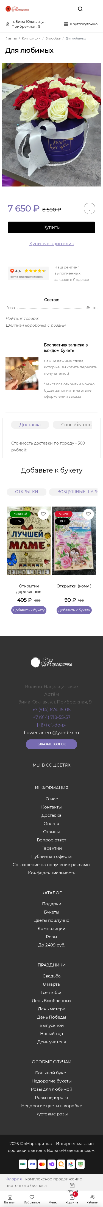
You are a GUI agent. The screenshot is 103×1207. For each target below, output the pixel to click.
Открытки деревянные (28, 589)
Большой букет (51, 1072)
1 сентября (51, 992)
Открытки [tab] (26, 491)
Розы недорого (51, 1097)
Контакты (51, 807)
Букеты (51, 912)
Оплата (51, 823)
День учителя (51, 1041)
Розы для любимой (51, 1089)
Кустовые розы (51, 1113)
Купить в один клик (51, 243)
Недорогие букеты (52, 1081)
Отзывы (51, 831)
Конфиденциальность (51, 872)
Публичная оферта (51, 856)
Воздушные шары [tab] (78, 491)
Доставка (30, 424)
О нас (52, 798)
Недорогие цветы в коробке (51, 1105)
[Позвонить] (93, 8)
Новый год (51, 1033)
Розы (51, 936)
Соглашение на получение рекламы (51, 864)
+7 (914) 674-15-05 (51, 709)
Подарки (51, 903)
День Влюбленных (51, 1000)
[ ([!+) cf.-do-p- (51, 725)
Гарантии (51, 848)
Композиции (51, 928)
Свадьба (52, 976)
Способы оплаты (80, 424)
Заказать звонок (52, 744)
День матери (51, 1008)
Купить (51, 227)
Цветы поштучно (51, 920)
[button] (89, 554)
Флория (13, 1179)
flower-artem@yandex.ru (51, 732)
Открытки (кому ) (74, 586)
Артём (51, 694)
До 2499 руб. (51, 945)
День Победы (51, 1017)
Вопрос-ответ (51, 840)
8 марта (51, 984)
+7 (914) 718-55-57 (51, 717)
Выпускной (52, 1025)
